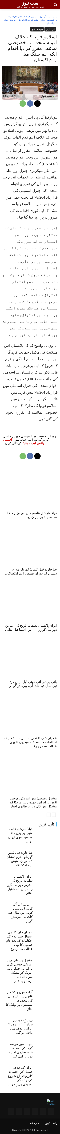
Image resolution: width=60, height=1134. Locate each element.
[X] (37, 103)
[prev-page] (49, 815)
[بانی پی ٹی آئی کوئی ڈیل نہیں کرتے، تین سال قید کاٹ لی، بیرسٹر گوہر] (46, 910)
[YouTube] (43, 1111)
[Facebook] (30, 103)
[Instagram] (51, 1111)
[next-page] (54, 815)
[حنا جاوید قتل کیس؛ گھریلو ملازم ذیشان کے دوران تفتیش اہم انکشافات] (46, 859)
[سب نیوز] (55, 96)
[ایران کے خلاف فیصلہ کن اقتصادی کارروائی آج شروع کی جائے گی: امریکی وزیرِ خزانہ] (46, 1074)
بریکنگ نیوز (45, 16)
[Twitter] (27, 1111)
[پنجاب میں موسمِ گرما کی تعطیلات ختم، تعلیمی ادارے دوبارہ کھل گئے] (46, 1050)
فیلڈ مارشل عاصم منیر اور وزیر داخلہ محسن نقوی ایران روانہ (31, 515)
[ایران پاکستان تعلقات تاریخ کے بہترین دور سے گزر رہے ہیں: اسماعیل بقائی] (46, 882)
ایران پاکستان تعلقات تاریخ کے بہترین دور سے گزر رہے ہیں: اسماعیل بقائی (20, 885)
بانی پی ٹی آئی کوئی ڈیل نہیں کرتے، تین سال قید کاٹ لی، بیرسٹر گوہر (20, 913)
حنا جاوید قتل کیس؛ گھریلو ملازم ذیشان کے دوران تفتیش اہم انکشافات (30, 571)
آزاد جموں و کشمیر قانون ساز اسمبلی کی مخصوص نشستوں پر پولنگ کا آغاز (19, 1000)
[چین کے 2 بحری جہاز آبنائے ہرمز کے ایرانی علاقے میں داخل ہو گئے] (46, 1026)
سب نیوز (47, 95)
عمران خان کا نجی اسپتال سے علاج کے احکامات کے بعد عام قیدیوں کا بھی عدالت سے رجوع (19, 940)
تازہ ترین (46, 824)
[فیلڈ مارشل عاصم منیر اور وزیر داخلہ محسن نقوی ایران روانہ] (46, 835)
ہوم (55, 16)
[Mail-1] (19, 1111)
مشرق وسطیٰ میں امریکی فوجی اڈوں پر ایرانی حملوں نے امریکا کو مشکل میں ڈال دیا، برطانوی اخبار (33, 802)
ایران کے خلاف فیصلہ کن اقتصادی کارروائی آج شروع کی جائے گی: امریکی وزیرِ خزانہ (20, 1076)
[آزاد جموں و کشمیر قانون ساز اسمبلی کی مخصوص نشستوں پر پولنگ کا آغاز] (46, 998)
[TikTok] (11, 1111)
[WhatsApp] (23, 103)
